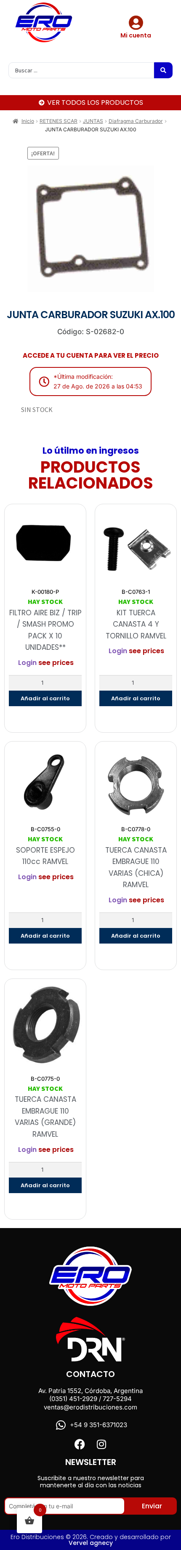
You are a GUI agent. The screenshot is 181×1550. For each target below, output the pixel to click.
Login (27, 662)
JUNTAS (93, 121)
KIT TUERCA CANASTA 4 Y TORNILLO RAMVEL (136, 624)
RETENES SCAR (58, 121)
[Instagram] (101, 1444)
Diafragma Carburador (136, 121)
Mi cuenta (135, 35)
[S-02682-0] (90, 228)
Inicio (27, 121)
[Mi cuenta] (135, 22)
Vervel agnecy (91, 1543)
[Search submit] (163, 70)
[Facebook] (80, 1444)
